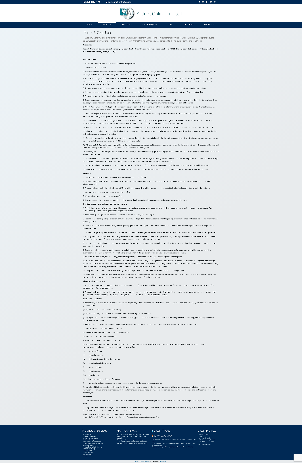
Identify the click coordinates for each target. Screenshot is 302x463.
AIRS (200, 436)
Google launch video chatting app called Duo (133, 434)
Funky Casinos (204, 434)
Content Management (90, 440)
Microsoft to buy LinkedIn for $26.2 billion (132, 443)
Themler (163, 462)
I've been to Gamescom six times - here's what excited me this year (174, 441)
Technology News (163, 435)
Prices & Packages (89, 436)
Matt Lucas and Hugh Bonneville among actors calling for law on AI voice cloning (173, 444)
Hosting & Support (89, 445)
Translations (87, 454)
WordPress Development (92, 442)
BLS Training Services (206, 442)
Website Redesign (89, 449)
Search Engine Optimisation (92, 447)
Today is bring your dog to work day (130, 440)
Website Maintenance (90, 438)
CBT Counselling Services (207, 440)
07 (88, 2)
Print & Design (88, 452)
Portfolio (86, 456)
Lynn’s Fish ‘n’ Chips (205, 438)
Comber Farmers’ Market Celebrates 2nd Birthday (131, 437)
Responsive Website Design (93, 443)
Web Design (87, 434)
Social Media (87, 450)
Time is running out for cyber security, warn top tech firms (172, 447)
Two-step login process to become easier (132, 442)
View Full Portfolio (204, 445)
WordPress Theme (142, 462)
